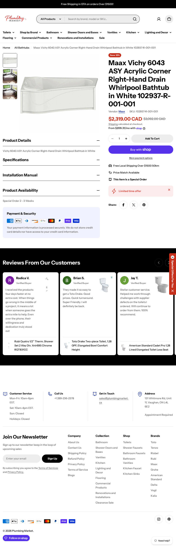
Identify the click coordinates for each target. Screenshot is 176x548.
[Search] (135, 19)
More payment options (141, 158)
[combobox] (88, 19)
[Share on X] (134, 205)
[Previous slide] (159, 263)
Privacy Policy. (16, 472)
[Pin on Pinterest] (144, 205)
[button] (172, 274)
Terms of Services (48, 468)
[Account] (159, 19)
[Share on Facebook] (123, 205)
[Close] (169, 189)
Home (6, 47)
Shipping (113, 124)
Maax (122, 111)
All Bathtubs (21, 47)
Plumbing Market (22, 530)
